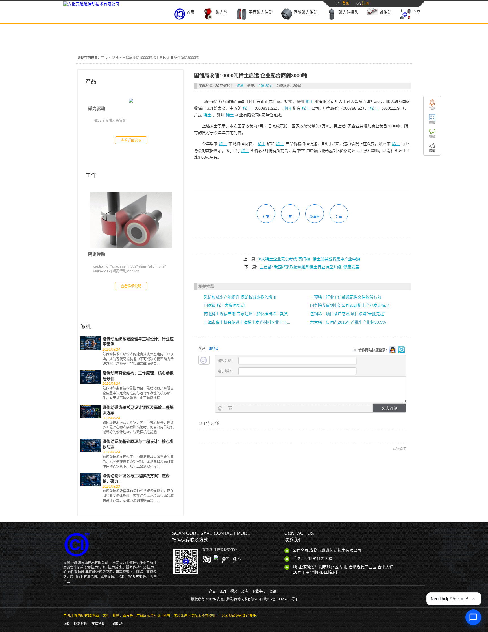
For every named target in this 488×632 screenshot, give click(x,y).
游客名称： (227, 361)
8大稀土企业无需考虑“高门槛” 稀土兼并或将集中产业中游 (309, 259)
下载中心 (258, 591)
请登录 (213, 349)
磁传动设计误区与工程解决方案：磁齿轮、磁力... (136, 478)
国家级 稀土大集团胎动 (224, 305)
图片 (223, 591)
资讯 (115, 58)
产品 (91, 82)
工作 (91, 175)
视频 (233, 591)
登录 (345, 3)
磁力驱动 (96, 108)
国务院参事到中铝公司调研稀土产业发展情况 (349, 305)
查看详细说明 (131, 140)
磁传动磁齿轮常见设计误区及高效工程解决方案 (138, 410)
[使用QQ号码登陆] (392, 350)
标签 (66, 624)
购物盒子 (399, 449)
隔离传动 (96, 254)
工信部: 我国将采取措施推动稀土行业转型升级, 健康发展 (309, 267)
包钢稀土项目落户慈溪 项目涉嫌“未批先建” (347, 313)
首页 (104, 58)
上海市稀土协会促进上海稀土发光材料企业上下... (247, 322)
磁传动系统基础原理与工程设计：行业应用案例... (138, 342)
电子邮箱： (227, 371)
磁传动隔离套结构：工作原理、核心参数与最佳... (138, 376)
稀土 (268, 86)
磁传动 (117, 624)
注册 (365, 3)
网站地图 (81, 624)
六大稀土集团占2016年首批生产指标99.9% (348, 322)
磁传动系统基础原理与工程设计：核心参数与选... (138, 444)
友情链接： (99, 624)
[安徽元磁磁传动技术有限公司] (91, 4)
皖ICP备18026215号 (279, 599)
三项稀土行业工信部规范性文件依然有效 (345, 297)
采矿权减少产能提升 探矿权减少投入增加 (240, 297)
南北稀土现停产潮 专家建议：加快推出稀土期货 (246, 313)
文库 (244, 591)
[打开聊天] (473, 617)
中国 (260, 86)
